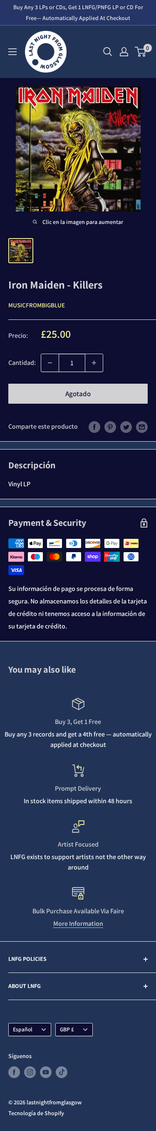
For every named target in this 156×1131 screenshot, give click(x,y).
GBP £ (67, 1029)
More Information (78, 923)
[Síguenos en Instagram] (30, 1072)
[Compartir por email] (142, 426)
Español (22, 1029)
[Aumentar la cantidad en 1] (94, 363)
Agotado (78, 393)
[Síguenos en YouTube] (46, 1072)
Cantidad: (22, 362)
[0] (141, 52)
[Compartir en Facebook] (94, 426)
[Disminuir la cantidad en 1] (50, 363)
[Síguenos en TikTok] (61, 1072)
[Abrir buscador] (107, 51)
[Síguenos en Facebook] (14, 1072)
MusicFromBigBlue (36, 305)
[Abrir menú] (12, 51)
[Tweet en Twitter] (126, 426)
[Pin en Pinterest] (110, 426)
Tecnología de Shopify (36, 1113)
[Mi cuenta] (124, 51)
